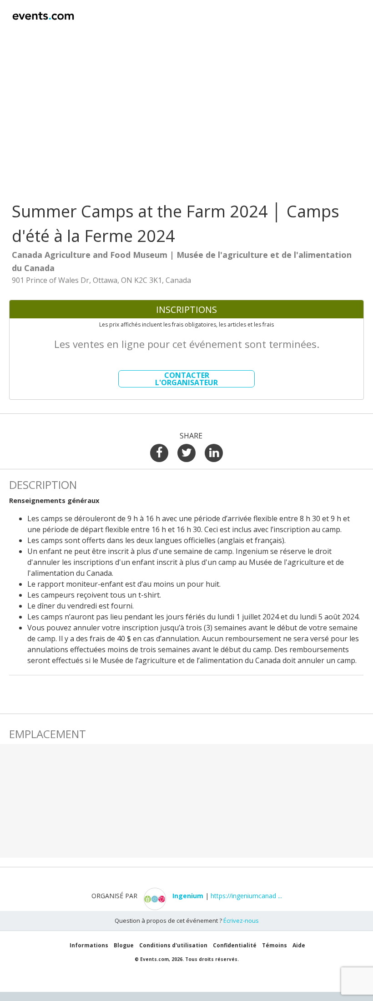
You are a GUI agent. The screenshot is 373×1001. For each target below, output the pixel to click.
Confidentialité (235, 945)
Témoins (274, 945)
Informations (89, 945)
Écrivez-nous (241, 920)
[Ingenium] (187, 907)
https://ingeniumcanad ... (246, 895)
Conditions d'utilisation (173, 945)
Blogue (124, 945)
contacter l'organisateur (186, 378)
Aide (298, 945)
